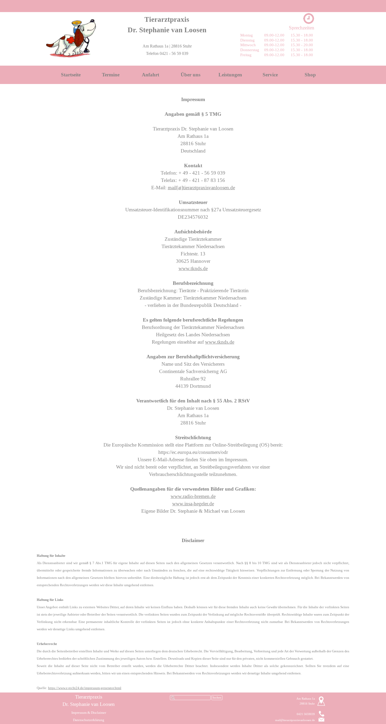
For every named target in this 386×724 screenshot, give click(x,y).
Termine (110, 74)
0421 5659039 (306, 714)
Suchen (216, 697)
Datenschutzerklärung (88, 720)
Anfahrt (150, 74)
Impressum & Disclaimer (88, 713)
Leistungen (230, 74)
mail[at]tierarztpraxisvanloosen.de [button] (201, 187)
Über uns (190, 74)
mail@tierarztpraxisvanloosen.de (295, 720)
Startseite (71, 74)
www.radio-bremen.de (193, 496)
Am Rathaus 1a (305, 698)
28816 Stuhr (307, 703)
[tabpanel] (167, 24)
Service (270, 74)
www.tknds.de (193, 268)
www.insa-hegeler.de (193, 503)
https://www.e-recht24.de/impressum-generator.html (84, 688)
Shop (310, 74)
